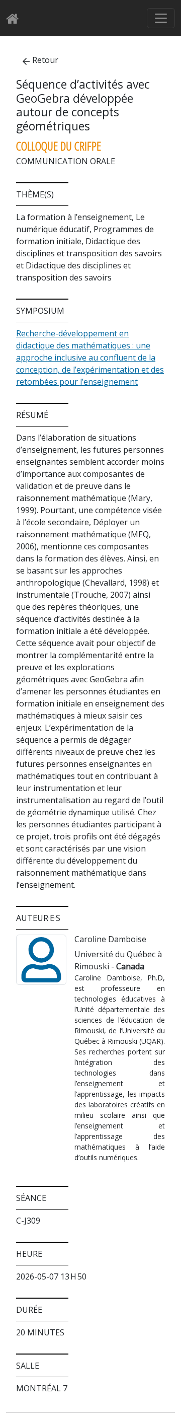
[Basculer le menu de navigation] (161, 18)
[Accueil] (15, 18)
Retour (45, 59)
